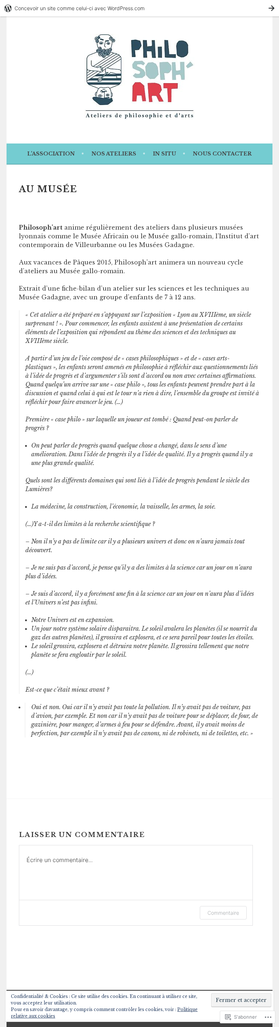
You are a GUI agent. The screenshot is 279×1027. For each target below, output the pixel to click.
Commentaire (223, 913)
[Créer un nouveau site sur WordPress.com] (139, 8)
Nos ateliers (114, 153)
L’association (51, 153)
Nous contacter (222, 153)
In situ (164, 153)
